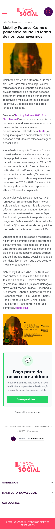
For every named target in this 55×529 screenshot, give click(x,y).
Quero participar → (27, 399)
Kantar (42, 131)
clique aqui (21, 307)
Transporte (33, 431)
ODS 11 (22, 431)
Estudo (22, 426)
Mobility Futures (43, 426)
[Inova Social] (27, 12)
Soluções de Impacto (12, 22)
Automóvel (11, 426)
